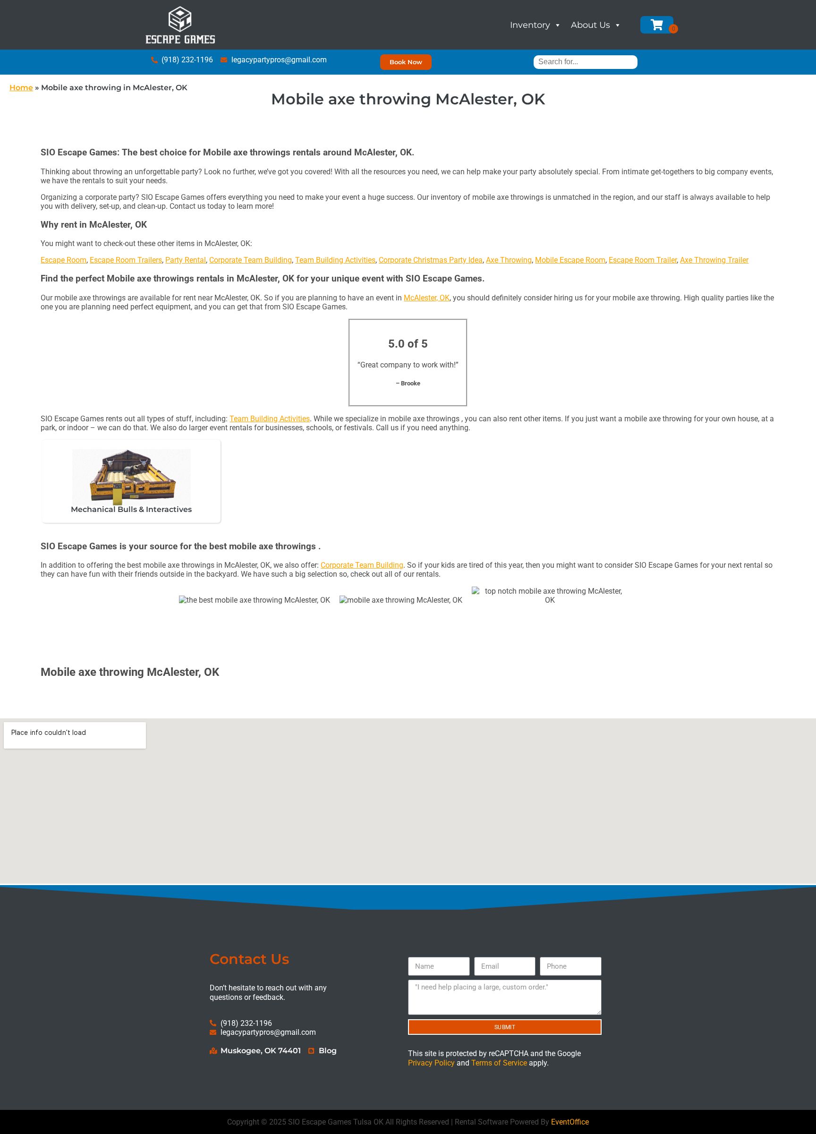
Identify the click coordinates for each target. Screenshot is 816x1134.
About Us (590, 25)
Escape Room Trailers (126, 260)
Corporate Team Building (250, 260)
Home (21, 87)
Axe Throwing (509, 260)
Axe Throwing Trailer (714, 260)
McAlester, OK (427, 297)
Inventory (530, 25)
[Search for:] (586, 62)
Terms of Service (499, 1062)
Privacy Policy (431, 1062)
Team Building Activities (335, 260)
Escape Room (63, 260)
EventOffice (570, 1121)
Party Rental (185, 260)
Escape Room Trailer (643, 260)
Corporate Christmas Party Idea (431, 260)
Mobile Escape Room (570, 260)
